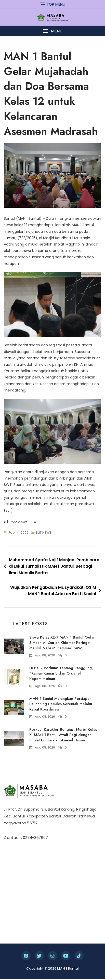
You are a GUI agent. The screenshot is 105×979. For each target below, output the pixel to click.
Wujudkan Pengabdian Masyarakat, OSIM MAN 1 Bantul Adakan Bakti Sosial (53, 590)
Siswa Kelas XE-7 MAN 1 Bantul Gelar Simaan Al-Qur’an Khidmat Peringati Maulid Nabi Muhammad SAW (62, 642)
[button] (52, 31)
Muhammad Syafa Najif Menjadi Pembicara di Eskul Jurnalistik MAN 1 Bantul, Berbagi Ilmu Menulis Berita (54, 566)
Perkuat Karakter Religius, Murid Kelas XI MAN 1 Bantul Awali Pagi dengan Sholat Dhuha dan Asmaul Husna (63, 735)
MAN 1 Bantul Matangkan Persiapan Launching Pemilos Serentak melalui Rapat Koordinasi (60, 704)
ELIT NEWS (44, 532)
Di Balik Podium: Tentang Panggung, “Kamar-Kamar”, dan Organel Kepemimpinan (61, 673)
